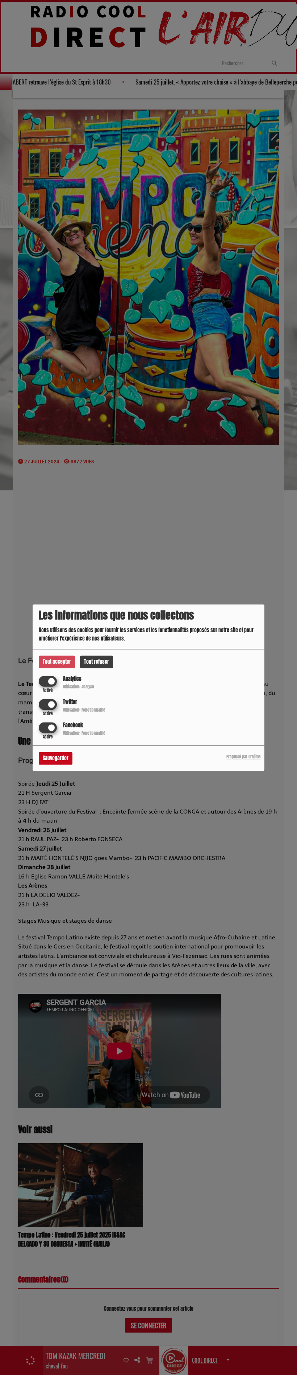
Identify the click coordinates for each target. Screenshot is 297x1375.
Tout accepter (57, 662)
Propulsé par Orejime (243, 757)
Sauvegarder (55, 758)
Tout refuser (96, 662)
